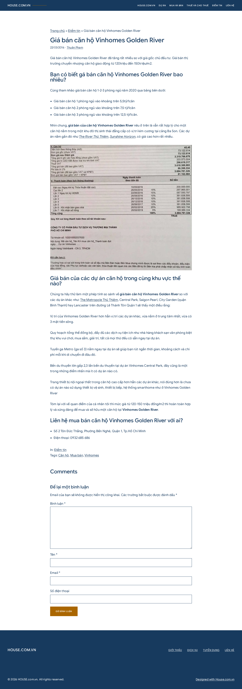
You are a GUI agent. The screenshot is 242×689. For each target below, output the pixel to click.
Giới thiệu (175, 650)
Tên (53, 555)
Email (55, 573)
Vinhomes (92, 455)
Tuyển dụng (211, 650)
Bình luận (58, 504)
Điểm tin (74, 31)
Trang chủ (57, 31)
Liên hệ (229, 650)
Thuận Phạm (75, 47)
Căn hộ (63, 455)
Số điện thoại (59, 591)
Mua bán (76, 455)
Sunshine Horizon (123, 137)
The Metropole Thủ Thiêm (99, 300)
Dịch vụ (192, 650)
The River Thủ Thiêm (93, 137)
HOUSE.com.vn (19, 5)
